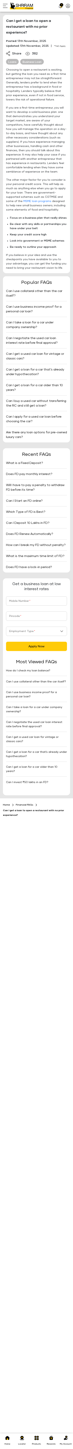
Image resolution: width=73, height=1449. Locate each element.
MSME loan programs (37, 201)
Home (6, 805)
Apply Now (36, 646)
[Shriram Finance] (21, 6)
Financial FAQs (24, 805)
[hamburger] (6, 6)
